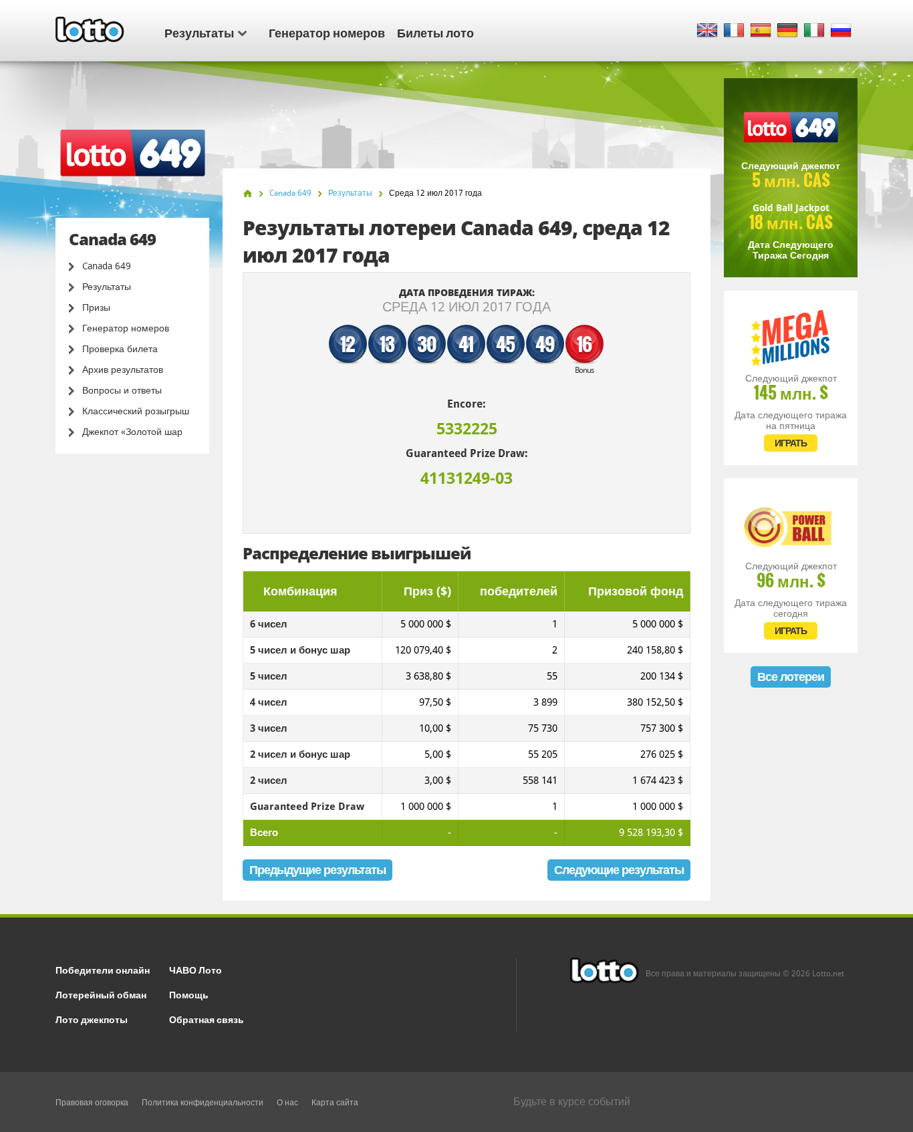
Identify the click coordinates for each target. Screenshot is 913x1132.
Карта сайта (334, 1102)
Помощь (189, 994)
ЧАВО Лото (195, 969)
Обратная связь (206, 1019)
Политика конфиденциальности (202, 1102)
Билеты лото (435, 32)
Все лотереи (790, 677)
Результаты (199, 32)
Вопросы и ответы (122, 390)
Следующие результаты (619, 870)
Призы (96, 307)
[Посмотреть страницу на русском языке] (841, 31)
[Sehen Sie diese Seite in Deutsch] (787, 31)
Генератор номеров (327, 32)
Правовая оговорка (91, 1102)
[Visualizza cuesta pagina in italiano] (814, 31)
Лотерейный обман (100, 994)
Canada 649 (106, 266)
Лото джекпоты (91, 1019)
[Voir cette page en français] (734, 31)
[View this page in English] (707, 31)
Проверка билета (120, 348)
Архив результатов (122, 369)
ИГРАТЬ (791, 443)
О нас (287, 1102)
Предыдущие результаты (317, 870)
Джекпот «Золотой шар (132, 431)
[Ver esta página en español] (761, 31)
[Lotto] (248, 193)
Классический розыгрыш (135, 411)
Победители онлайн (102, 969)
